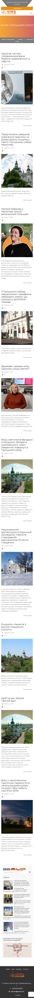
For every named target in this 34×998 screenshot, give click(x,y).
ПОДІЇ (12, 969)
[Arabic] (4, 869)
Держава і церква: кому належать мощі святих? (15, 367)
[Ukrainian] (24, 869)
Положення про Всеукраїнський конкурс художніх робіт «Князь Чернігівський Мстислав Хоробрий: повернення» (22, 910)
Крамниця (18, 969)
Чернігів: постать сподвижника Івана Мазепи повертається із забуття (15, 57)
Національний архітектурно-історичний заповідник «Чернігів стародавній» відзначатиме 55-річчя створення (16, 536)
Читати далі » (23, 891)
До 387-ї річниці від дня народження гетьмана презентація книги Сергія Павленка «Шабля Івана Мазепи (22, 925)
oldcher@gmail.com (17, 991)
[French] (10, 869)
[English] (7, 869)
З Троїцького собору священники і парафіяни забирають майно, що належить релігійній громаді (16, 296)
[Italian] (16, 869)
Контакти (25, 969)
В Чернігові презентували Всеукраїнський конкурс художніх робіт (22, 896)
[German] (13, 869)
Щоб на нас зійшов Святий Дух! (12, 699)
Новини (8, 969)
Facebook (17, 995)
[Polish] (18, 869)
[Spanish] (21, 869)
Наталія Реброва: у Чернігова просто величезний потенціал (15, 212)
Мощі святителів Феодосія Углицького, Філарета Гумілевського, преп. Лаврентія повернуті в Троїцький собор (17, 444)
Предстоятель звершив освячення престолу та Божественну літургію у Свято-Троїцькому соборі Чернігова (16, 139)
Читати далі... (28, 125)
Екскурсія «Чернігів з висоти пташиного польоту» (13, 627)
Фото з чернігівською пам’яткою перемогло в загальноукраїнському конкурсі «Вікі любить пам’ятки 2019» (15, 785)
